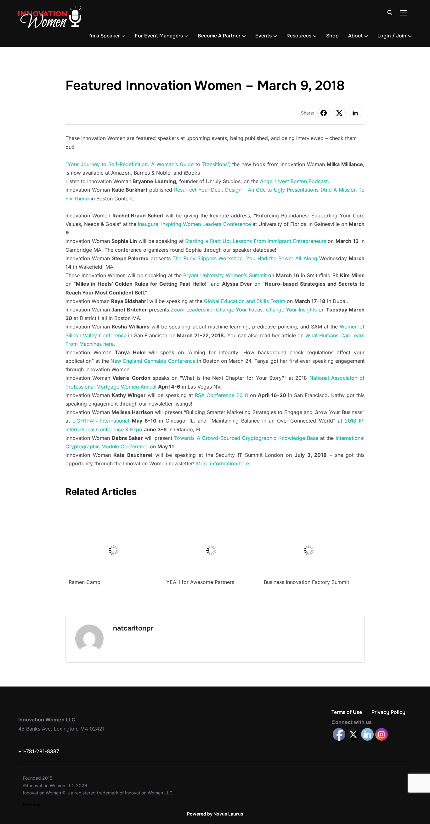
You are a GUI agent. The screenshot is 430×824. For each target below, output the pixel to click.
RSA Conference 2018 (221, 395)
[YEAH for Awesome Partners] (211, 510)
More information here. (223, 463)
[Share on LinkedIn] (355, 113)
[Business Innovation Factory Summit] (309, 510)
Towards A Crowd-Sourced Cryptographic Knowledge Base (246, 438)
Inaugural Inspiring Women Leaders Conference (194, 224)
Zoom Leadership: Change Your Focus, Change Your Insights (244, 309)
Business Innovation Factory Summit (306, 582)
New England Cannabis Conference (152, 361)
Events (263, 35)
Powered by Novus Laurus (215, 813)
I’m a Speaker (104, 35)
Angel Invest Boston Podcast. (294, 181)
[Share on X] (339, 113)
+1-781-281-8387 (38, 751)
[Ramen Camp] (113, 510)
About (355, 35)
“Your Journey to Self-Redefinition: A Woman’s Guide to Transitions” (147, 164)
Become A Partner (219, 35)
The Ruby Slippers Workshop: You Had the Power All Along (246, 258)
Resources (298, 35)
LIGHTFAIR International (100, 421)
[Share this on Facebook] (323, 113)
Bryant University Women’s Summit (224, 275)
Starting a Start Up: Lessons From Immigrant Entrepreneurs (255, 241)
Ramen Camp (84, 582)
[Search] (389, 12)
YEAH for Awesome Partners (200, 582)
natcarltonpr (133, 628)
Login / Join (391, 35)
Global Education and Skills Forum (244, 301)
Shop (332, 35)
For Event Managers (159, 35)
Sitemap (32, 804)
